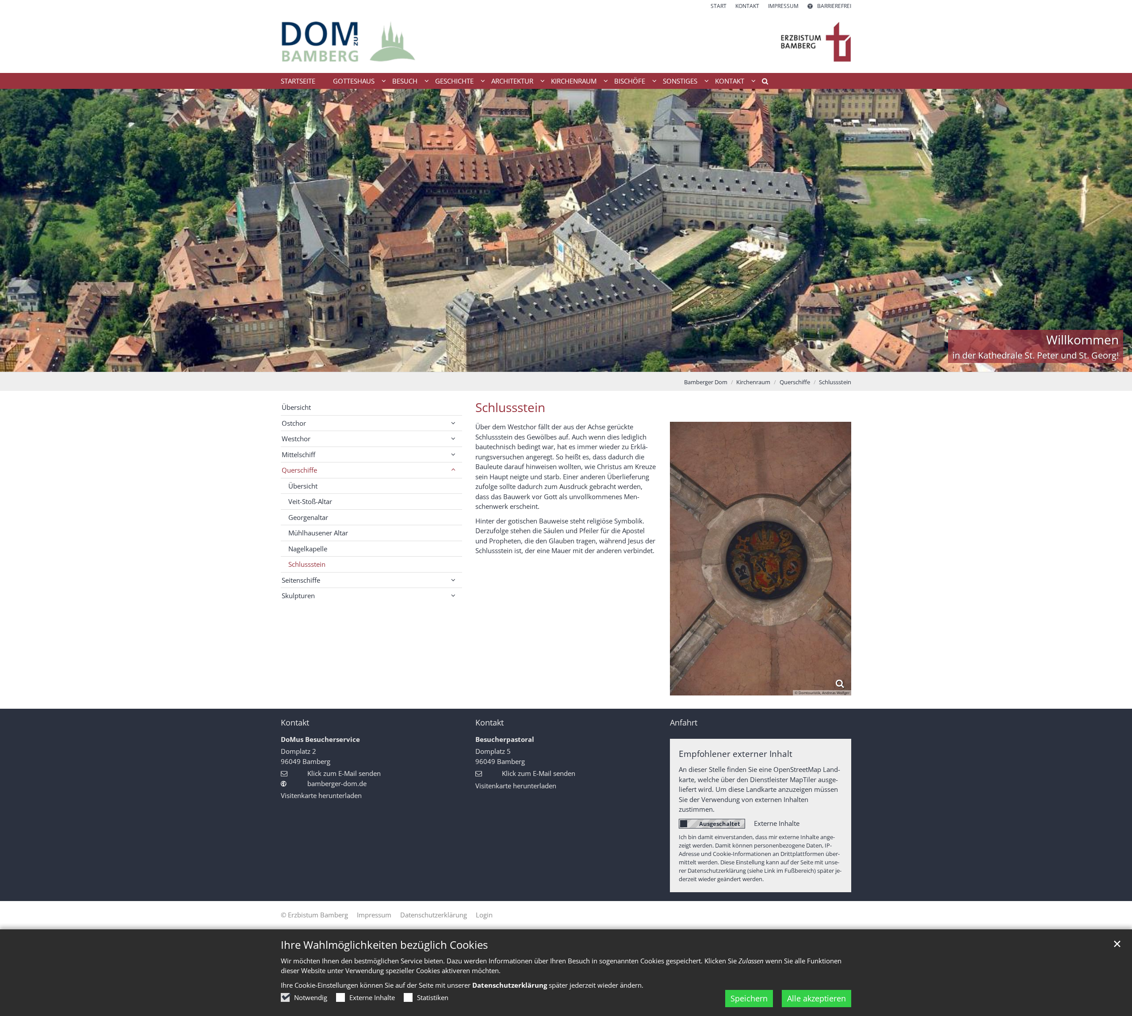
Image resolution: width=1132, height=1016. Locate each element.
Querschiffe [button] (299, 470)
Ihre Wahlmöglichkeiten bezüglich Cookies (384, 944)
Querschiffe (795, 382)
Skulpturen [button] (298, 595)
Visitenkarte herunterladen (321, 795)
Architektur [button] (512, 80)
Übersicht (296, 407)
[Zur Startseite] (566, 41)
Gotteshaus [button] (354, 80)
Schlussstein (835, 382)
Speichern (749, 998)
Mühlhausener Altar (318, 532)
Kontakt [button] (729, 80)
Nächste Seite (1114, 230)
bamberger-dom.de (337, 783)
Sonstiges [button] (680, 80)
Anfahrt (683, 723)
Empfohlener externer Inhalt (735, 753)
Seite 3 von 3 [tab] (581, 363)
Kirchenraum (753, 382)
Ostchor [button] (294, 423)
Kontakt (295, 723)
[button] (762, 82)
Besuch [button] (404, 80)
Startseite (298, 80)
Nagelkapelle (307, 548)
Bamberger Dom (705, 382)
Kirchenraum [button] (574, 80)
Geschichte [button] (454, 80)
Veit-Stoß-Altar (310, 501)
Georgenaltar (308, 517)
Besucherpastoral (504, 739)
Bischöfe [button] (629, 80)
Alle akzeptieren (816, 998)
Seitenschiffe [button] (301, 580)
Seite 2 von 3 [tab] (566, 363)
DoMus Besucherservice (320, 739)
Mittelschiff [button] (298, 454)
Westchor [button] (296, 438)
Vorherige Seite (18, 230)
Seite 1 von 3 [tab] (550, 363)
